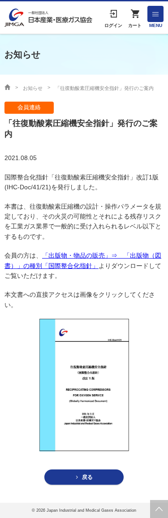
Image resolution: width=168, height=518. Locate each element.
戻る (87, 477)
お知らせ (33, 88)
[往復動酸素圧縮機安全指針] (84, 384)
